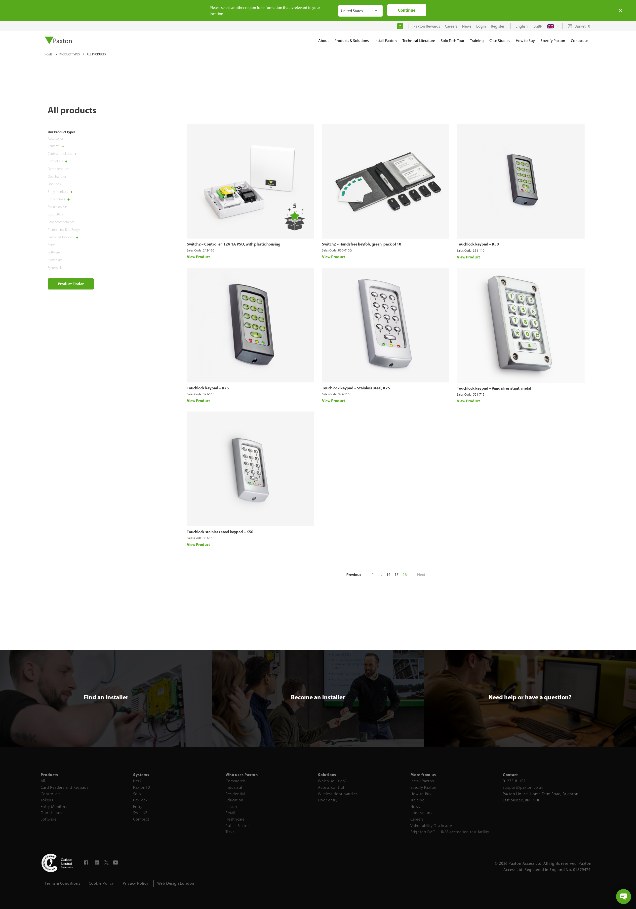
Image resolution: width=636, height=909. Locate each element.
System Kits (55, 268)
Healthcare (235, 819)
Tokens (47, 800)
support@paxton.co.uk (523, 787)
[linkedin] (97, 863)
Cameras (53, 146)
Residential (235, 793)
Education (234, 800)
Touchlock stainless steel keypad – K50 (220, 531)
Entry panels (56, 199)
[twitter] (106, 863)
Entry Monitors (54, 806)
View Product (198, 256)
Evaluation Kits (57, 207)
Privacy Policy (136, 883)
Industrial (234, 787)
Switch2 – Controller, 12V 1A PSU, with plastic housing (233, 244)
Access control (331, 787)
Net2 (137, 781)
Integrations (421, 812)
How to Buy (421, 793)
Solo (137, 793)
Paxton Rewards (426, 26)
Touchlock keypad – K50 (478, 244)
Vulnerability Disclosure (431, 825)
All (43, 781)
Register (497, 26)
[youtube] (115, 863)
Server (52, 245)
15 (396, 574)
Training (417, 800)
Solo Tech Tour (452, 40)
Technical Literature (418, 40)
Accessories (55, 138)
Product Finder (71, 283)
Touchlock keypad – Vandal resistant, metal (494, 388)
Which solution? (332, 781)
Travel (231, 831)
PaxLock (140, 800)
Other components (61, 222)
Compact (141, 819)
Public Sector (237, 825)
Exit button (55, 214)
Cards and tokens (60, 154)
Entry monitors (58, 192)
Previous (353, 574)
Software (54, 252)
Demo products (58, 169)
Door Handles (53, 812)
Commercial (236, 781)
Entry (137, 806)
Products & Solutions (351, 40)
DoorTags (54, 184)
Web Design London (176, 883)
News (415, 806)
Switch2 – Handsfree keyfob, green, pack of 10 (361, 244)
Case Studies (499, 40)
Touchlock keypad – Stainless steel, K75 (356, 387)
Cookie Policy (101, 883)
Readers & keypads (61, 237)
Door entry (328, 800)
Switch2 (140, 812)
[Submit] (400, 26)
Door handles (57, 176)
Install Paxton (422, 781)
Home (48, 54)
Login (481, 26)
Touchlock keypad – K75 (208, 387)
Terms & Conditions (62, 883)
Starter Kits (55, 260)
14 (388, 574)
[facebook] (86, 863)
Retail (230, 812)
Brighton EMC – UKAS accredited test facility (449, 831)
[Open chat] (623, 896)
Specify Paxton (423, 787)
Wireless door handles (338, 793)
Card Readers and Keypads (64, 787)
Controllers (55, 161)
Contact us (579, 40)
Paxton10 (141, 787)
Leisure (232, 806)
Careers (417, 819)
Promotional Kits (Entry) (64, 230)
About (323, 40)
